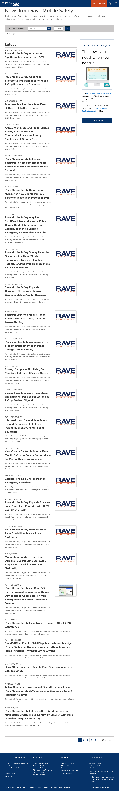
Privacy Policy (22, 787)
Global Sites (65, 773)
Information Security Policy (38, 787)
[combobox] (58, 28)
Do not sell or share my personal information (101, 772)
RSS (60, 787)
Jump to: (15, 28)
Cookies (67, 787)
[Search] (116, 3)
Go (67, 28)
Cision (106, 787)
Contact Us (9, 773)
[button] (49, 29)
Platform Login (94, 765)
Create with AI (38, 768)
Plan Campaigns (39, 765)
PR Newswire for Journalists (98, 93)
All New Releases (95, 763)
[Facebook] (9, 776)
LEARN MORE (97, 120)
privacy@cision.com (107, 777)
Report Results (38, 772)
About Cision (65, 765)
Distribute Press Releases (42, 770)
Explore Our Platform (40, 763)
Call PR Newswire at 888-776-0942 (18, 764)
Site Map (53, 787)
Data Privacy (93, 768)
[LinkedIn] (6, 776)
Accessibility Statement (69, 770)
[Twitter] (11, 776)
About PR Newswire (68, 763)
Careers (64, 768)
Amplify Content (39, 775)
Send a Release (99, 3)
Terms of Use (9, 787)
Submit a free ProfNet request (94, 110)
